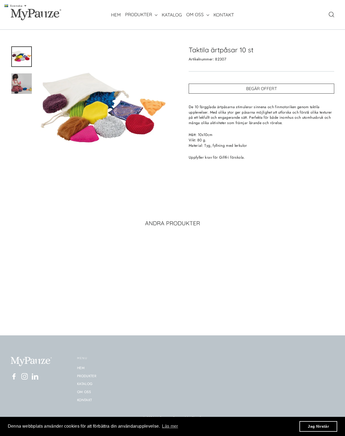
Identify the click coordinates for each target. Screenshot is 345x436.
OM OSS (195, 14)
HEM (116, 15)
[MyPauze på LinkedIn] (35, 376)
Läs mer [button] (170, 426)
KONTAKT (223, 15)
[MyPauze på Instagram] (24, 376)
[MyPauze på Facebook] (14, 376)
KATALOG (172, 15)
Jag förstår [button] (318, 426)
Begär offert (261, 88)
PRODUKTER (139, 14)
